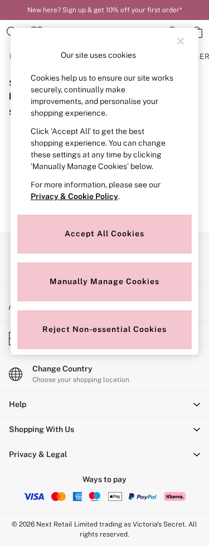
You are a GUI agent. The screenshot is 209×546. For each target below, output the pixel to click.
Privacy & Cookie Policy (74, 196)
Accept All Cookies (104, 233)
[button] (104, 404)
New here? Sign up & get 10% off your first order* (104, 10)
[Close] (180, 41)
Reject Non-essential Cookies (104, 329)
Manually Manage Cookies (104, 281)
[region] (105, 191)
